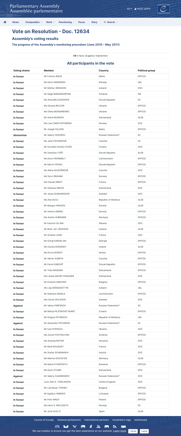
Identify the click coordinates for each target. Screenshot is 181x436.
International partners (96, 419)
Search (111, 22)
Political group (146, 70)
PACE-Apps (143, 8)
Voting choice (21, 70)
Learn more (119, 430)
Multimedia (140, 419)
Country (104, 70)
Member (49, 70)
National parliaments (69, 419)
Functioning (65, 22)
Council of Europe (44, 419)
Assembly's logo (121, 419)
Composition (32, 22)
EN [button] (128, 8)
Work (49, 22)
